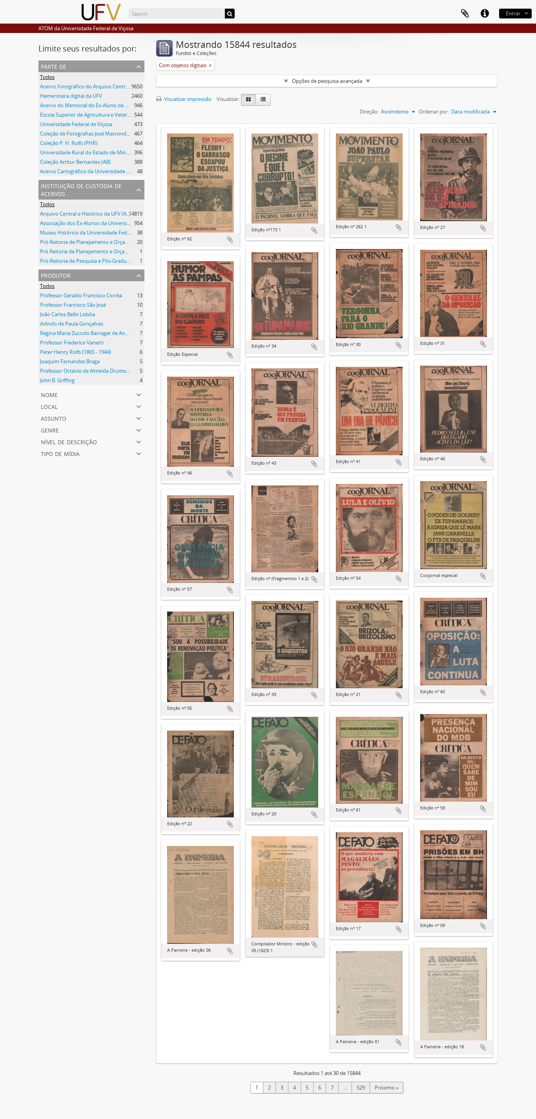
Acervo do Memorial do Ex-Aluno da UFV (87, 105)
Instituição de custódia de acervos (81, 189)
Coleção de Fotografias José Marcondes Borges (94, 133)
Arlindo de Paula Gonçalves (71, 323)
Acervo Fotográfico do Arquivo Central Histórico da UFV (105, 86)
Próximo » (386, 1087)
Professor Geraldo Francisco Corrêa (81, 295)
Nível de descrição (69, 441)
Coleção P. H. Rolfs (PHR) (68, 143)
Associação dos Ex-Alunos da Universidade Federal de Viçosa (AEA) (116, 223)
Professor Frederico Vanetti (72, 342)
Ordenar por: (434, 111)
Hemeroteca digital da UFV (71, 95)
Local (49, 406)
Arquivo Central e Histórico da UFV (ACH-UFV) (93, 213)
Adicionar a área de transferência (230, 240)
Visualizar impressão (187, 99)
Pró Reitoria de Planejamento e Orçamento (90, 251)
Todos (47, 77)
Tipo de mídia (60, 453)
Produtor (56, 274)
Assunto (53, 417)
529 (361, 1087)
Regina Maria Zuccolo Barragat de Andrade (89, 333)
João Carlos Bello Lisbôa (67, 314)
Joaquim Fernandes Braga (70, 361)
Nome (49, 394)
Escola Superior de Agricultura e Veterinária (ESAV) (98, 114)
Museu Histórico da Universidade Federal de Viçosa (99, 232)
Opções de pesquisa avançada (327, 80)
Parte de (53, 65)
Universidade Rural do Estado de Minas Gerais (93, 152)
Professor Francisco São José (73, 304)
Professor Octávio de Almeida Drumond (86, 370)
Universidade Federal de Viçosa (76, 124)
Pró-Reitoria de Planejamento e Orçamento (90, 241)
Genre (50, 429)
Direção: (369, 111)
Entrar (513, 13)
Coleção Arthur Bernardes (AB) (75, 161)
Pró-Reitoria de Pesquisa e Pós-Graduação (89, 260)
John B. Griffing (57, 380)
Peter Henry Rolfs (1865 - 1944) (75, 351)
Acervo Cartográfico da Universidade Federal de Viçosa (103, 171)
